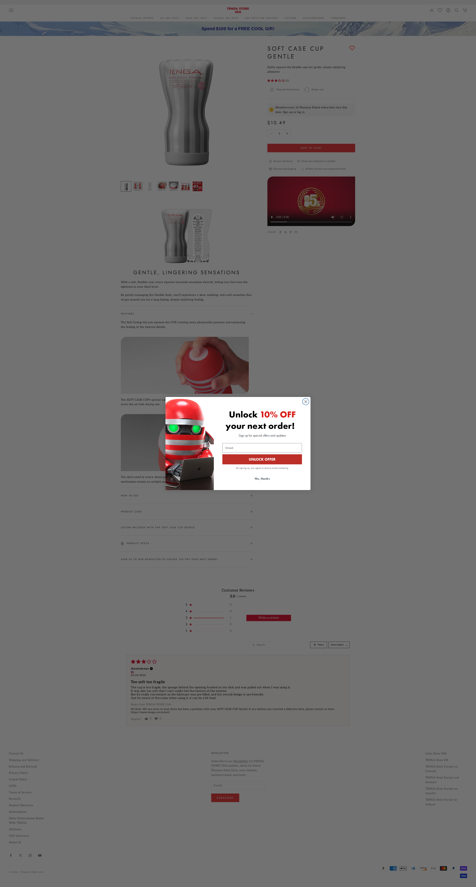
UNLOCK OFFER (262, 459)
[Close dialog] (306, 401)
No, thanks (262, 479)
